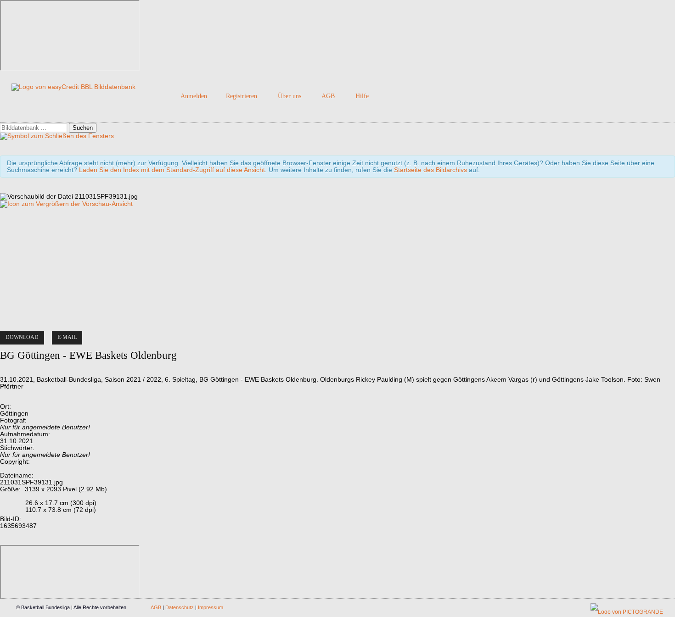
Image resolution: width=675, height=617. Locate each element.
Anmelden (193, 96)
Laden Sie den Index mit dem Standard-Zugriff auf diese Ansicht (172, 170)
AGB (328, 96)
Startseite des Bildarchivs (430, 170)
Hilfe (362, 96)
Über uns (289, 96)
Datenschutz (179, 607)
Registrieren (241, 96)
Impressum (210, 607)
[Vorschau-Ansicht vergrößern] (66, 203)
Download (22, 337)
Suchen (83, 127)
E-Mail (67, 337)
